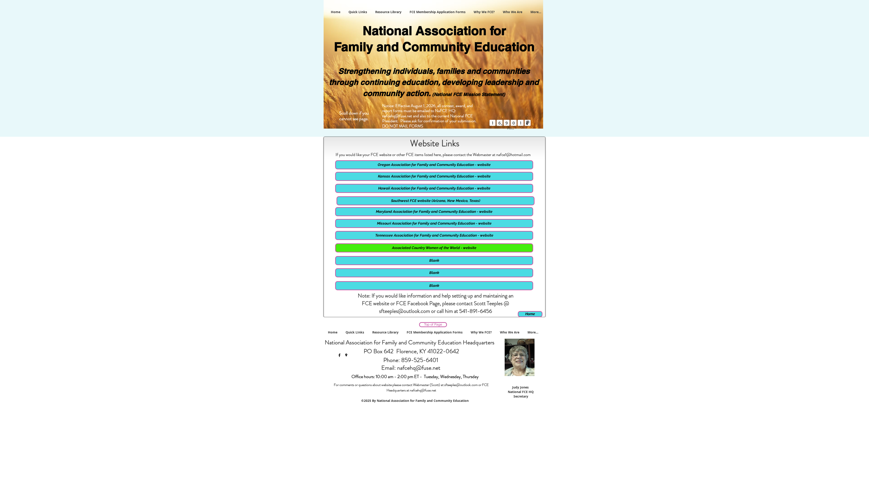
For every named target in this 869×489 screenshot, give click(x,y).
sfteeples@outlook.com (404, 311)
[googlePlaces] (346, 355)
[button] (434, 260)
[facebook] (339, 355)
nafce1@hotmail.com (513, 155)
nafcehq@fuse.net (397, 116)
